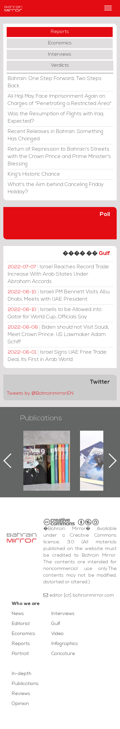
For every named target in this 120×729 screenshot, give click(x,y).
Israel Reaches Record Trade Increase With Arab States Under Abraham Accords (58, 274)
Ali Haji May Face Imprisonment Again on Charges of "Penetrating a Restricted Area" (59, 100)
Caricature (63, 653)
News (18, 613)
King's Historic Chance (34, 174)
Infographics (64, 643)
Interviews (59, 54)
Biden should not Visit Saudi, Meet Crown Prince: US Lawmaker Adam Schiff (58, 335)
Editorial (21, 623)
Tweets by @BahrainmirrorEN (40, 393)
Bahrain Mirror (13, 8)
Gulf (104, 253)
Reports (60, 31)
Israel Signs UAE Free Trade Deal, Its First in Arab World (57, 356)
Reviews (21, 693)
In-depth (21, 673)
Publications (41, 418)
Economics (60, 43)
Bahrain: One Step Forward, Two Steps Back (55, 82)
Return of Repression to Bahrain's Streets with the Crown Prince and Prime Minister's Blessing (59, 157)
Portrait (20, 653)
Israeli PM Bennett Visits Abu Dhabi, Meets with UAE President (59, 295)
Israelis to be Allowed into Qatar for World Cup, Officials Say (55, 313)
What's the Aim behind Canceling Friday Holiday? (56, 188)
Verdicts (60, 65)
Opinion (20, 703)
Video (57, 633)
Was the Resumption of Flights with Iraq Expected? (55, 117)
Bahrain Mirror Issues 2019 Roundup (47, 446)
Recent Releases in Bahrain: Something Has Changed (55, 135)
